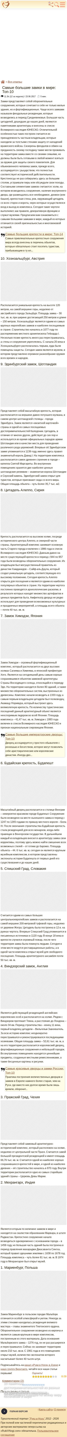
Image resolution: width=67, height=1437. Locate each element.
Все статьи (15, 81)
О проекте (60, 1410)
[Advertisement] (33, 43)
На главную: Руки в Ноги (3, 81)
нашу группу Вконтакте (14, 1369)
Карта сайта (46, 1410)
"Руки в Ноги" (37, 1418)
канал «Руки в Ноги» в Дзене (41, 1365)
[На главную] (6, 4)
